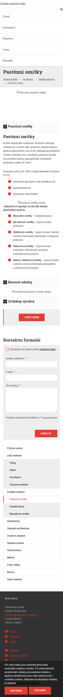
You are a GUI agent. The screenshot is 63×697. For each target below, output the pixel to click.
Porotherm (15, 477)
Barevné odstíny (20, 282)
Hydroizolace (14, 550)
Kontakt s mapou (19, 655)
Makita (10, 557)
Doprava (8, 38)
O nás (6, 49)
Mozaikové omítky (19, 513)
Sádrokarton (13, 521)
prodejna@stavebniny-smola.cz (21, 614)
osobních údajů (47, 349)
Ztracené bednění (18, 484)
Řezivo (11, 572)
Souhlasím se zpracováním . (33, 349)
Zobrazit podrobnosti (28, 683)
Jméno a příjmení (16, 358)
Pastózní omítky (20, 126)
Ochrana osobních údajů (12, 3)
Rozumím (40, 690)
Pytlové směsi (14, 448)
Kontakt (8, 60)
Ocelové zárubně (16, 535)
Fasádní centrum (46, 79)
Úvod (6, 16)
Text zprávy (13, 385)
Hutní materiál (14, 579)
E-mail (10, 372)
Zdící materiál (14, 455)
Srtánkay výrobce (21, 301)
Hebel (12, 470)
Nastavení (16, 691)
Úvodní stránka (10, 79)
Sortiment (9, 27)
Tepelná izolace (15, 543)
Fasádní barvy (16, 506)
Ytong (12, 462)
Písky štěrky (13, 564)
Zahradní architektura (18, 528)
